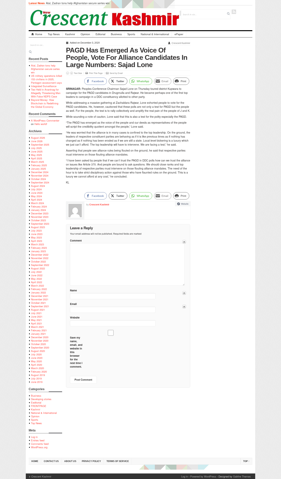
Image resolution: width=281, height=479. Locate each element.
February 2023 (39, 248)
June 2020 (36, 358)
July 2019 (36, 378)
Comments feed (40, 444)
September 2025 (40, 144)
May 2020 (36, 361)
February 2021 (39, 330)
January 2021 (38, 334)
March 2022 (37, 285)
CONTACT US (51, 461)
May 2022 (36, 278)
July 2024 (36, 189)
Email (73, 304)
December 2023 (39, 213)
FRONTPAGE (38, 406)
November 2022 (39, 258)
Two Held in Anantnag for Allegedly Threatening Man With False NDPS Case (45, 93)
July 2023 (36, 230)
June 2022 (36, 275)
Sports (131, 34)
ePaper (179, 34)
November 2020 (39, 340)
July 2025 (36, 148)
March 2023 (37, 244)
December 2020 (39, 337)
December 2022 (39, 254)
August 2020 (38, 351)
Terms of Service (117, 461)
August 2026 (38, 137)
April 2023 (36, 241)
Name (73, 290)
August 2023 (38, 227)
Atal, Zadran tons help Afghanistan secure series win (78, 3)
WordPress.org (39, 447)
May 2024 (36, 196)
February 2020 (39, 371)
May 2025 (36, 155)
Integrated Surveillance (43, 86)
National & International (155, 34)
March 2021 (37, 327)
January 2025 (38, 168)
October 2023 (38, 220)
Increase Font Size (71, 73)
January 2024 (38, 210)
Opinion (85, 34)
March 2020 (37, 368)
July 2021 (36, 313)
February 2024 (39, 206)
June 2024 (36, 193)
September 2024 (40, 182)
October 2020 (38, 344)
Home (38, 34)
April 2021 (36, 323)
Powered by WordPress (203, 476)
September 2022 (40, 265)
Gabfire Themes (242, 476)
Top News (54, 34)
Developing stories (41, 399)
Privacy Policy (91, 461)
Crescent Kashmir (181, 43)
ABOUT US (70, 461)
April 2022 (36, 282)
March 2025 (37, 162)
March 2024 (37, 203)
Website (184, 203)
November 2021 (39, 299)
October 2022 (38, 261)
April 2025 (36, 158)
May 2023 (36, 237)
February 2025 (39, 165)
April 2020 (36, 364)
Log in (34, 437)
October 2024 (38, 179)
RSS (234, 12)
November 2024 (39, 175)
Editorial (100, 34)
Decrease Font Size (67, 73)
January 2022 (38, 292)
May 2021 (36, 320)
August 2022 (38, 268)
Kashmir (70, 34)
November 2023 (39, 217)
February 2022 (39, 289)
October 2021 (38, 303)
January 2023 (38, 251)
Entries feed (37, 440)
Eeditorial (36, 402)
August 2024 (38, 186)
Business (116, 34)
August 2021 (38, 309)
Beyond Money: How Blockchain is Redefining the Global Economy (44, 103)
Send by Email (116, 73)
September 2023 (40, 223)
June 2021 (36, 316)
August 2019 (38, 375)
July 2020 (36, 354)
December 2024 (39, 172)
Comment (76, 240)
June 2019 (36, 382)
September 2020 (40, 347)
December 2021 (39, 296)
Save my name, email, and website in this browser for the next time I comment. (76, 352)
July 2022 (36, 272)
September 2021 (40, 306)
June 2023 (36, 234)
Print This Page (96, 73)
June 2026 (36, 141)
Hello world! (40, 124)
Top (246, 461)
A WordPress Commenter (45, 120)
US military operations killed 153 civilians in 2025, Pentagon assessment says (46, 79)
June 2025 (36, 151)
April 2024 (36, 199)
